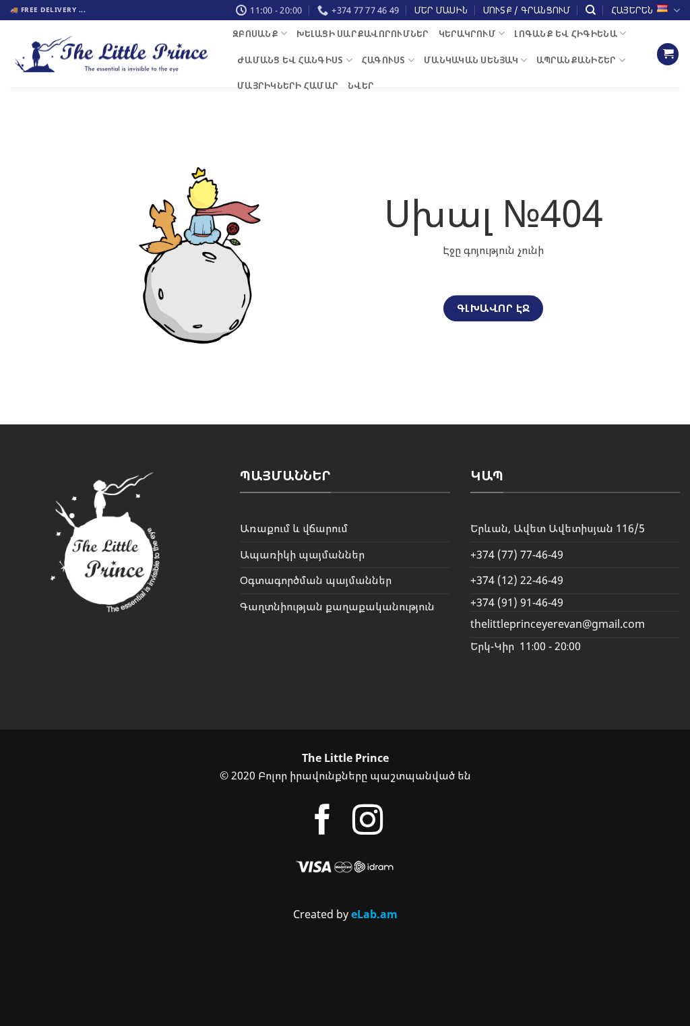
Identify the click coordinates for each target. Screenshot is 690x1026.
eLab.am (374, 914)
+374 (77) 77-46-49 (516, 554)
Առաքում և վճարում (294, 528)
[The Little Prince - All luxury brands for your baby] (111, 54)
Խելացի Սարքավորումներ (362, 34)
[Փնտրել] (591, 10)
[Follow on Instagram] (367, 822)
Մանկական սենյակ (471, 60)
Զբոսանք (255, 34)
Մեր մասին (441, 10)
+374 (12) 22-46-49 (516, 580)
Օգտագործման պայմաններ (315, 580)
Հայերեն (632, 10)
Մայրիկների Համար (287, 85)
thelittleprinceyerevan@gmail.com (557, 623)
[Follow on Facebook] (322, 822)
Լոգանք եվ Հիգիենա (565, 34)
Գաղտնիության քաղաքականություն (337, 606)
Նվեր (361, 85)
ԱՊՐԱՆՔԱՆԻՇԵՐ (576, 60)
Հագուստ (384, 60)
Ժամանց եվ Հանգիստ (290, 60)
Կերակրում (467, 34)
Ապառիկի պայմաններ (302, 554)
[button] (668, 54)
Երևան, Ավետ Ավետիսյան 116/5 (557, 528)
